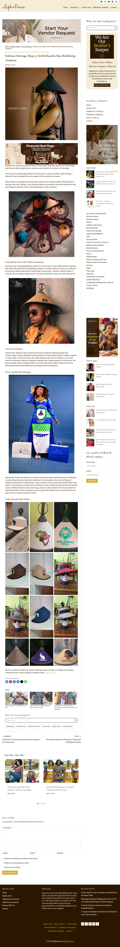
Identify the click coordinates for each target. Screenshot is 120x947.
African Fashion (92, 219)
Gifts (88, 236)
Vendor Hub (86, 7)
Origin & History (11, 52)
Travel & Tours (92, 285)
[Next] (75, 780)
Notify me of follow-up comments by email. (20, 858)
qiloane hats (56, 726)
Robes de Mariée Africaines (96, 262)
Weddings (90, 288)
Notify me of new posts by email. (16, 863)
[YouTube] (108, 1)
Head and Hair (91, 239)
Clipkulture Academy (101, 7)
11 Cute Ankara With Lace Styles (106, 420)
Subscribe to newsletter (12, 867)
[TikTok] (116, 1)
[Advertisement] (102, 304)
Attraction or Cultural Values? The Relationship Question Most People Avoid (106, 174)
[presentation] (22, 771)
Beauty (89, 222)
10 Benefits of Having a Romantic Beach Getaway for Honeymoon (21, 739)
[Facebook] (101, 1)
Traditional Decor (93, 280)
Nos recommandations (95, 251)
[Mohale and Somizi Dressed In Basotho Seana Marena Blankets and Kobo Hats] (65, 698)
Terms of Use (72, 924)
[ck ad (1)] (41, 31)
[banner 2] (41, 153)
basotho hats (20, 726)
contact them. (50, 673)
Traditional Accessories (40, 52)
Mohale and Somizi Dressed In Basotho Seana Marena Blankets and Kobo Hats (65, 707)
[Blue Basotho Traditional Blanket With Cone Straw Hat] (41, 698)
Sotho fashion (67, 726)
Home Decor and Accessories (97, 242)
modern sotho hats (34, 726)
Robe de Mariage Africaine (96, 259)
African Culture (92, 216)
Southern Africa (24, 52)
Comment (7, 828)
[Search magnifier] (75, 720)
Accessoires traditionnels (96, 213)
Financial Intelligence (94, 234)
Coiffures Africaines (94, 225)
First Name (90, 462)
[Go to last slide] (7, 780)
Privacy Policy (59, 924)
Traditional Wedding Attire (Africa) (99, 282)
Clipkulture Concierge (94, 111)
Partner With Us (92, 118)
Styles (88, 268)
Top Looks (90, 271)
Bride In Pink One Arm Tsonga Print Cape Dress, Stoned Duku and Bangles (106, 442)
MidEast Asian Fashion (95, 245)
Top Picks (90, 274)
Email (33, 853)
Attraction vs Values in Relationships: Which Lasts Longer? (104, 203)
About (65, 7)
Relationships (91, 257)
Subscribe (92, 481)
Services (89, 265)
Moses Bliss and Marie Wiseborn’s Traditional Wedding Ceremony (63, 739)
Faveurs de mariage (93, 231)
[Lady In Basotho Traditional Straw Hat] (16, 698)
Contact (114, 7)
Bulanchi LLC (69, 941)
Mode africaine (92, 248)
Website (60, 853)
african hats (10, 726)
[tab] (37, 803)
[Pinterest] (112, 1)
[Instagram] (105, 1)
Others (89, 254)
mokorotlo (46, 726)
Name (6, 853)
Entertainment (92, 228)
